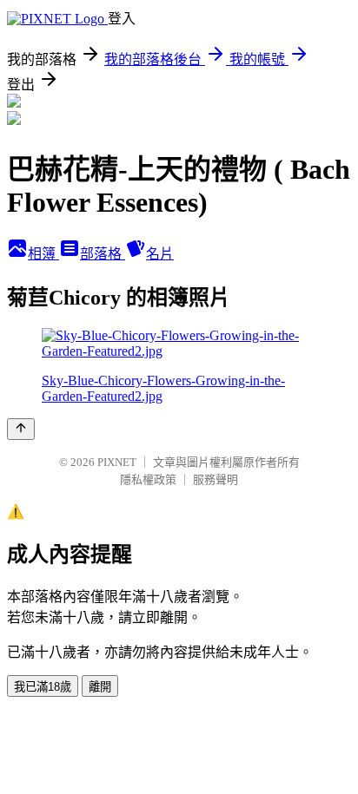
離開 (100, 686)
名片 (160, 253)
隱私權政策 (148, 479)
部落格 (102, 253)
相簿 (43, 253)
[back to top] (21, 429)
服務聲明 (215, 479)
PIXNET (116, 462)
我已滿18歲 (42, 686)
